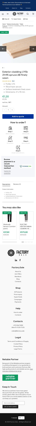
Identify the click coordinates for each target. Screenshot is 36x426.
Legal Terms (18, 349)
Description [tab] (6, 184)
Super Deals (17, 19)
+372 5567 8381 (18, 325)
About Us (14, 8)
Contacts (28, 8)
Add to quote (18, 116)
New (26, 19)
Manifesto (18, 276)
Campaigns (18, 299)
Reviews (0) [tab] (17, 184)
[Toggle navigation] (3, 14)
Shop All (6, 19)
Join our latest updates (10, 406)
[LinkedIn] (16, 260)
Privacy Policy (18, 346)
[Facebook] (20, 260)
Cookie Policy (18, 344)
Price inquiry (18, 294)
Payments (18, 302)
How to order (18, 312)
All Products (18, 292)
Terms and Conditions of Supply (18, 341)
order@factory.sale (18, 331)
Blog (21, 8)
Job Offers (18, 274)
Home (7, 8)
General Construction (13, 24)
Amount (5, 106)
